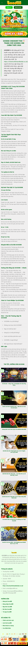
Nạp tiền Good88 (7, 606)
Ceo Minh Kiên (7, 628)
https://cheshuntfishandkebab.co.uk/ (16, 61)
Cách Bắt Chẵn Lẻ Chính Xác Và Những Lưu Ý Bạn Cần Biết (14, 520)
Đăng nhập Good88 (8, 604)
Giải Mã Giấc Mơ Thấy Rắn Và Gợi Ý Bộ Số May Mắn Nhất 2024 (14, 497)
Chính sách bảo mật (8, 620)
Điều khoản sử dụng (8, 625)
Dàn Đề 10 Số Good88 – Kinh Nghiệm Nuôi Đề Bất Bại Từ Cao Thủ (14, 543)
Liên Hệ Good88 (7, 623)
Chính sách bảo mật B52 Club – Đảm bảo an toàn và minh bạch (14, 407)
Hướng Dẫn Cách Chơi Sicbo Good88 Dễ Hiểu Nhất (14, 429)
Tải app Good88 (7, 612)
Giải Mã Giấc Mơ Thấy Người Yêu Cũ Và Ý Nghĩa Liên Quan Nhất (14, 451)
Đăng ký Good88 (7, 601)
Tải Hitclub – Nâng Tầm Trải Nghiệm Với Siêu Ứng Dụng (14, 384)
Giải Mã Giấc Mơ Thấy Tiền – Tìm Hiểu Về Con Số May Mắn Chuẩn (14, 474)
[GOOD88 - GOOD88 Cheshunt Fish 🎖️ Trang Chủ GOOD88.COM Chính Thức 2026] (14, 2)
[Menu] (2, 2)
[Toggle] (2, 321)
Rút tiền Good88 (7, 609)
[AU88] (14, 639)
